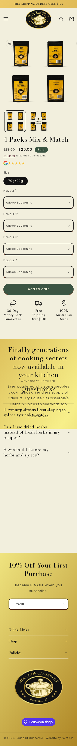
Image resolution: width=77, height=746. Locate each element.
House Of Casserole (29, 738)
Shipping (9, 155)
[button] (5, 19)
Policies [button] (15, 652)
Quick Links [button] (19, 629)
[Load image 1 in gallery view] (15, 121)
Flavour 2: (10, 214)
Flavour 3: (10, 237)
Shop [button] (13, 641)
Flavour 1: (10, 191)
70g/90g (15, 181)
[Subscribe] (63, 604)
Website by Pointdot (59, 738)
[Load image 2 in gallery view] (38, 121)
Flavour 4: (10, 260)
